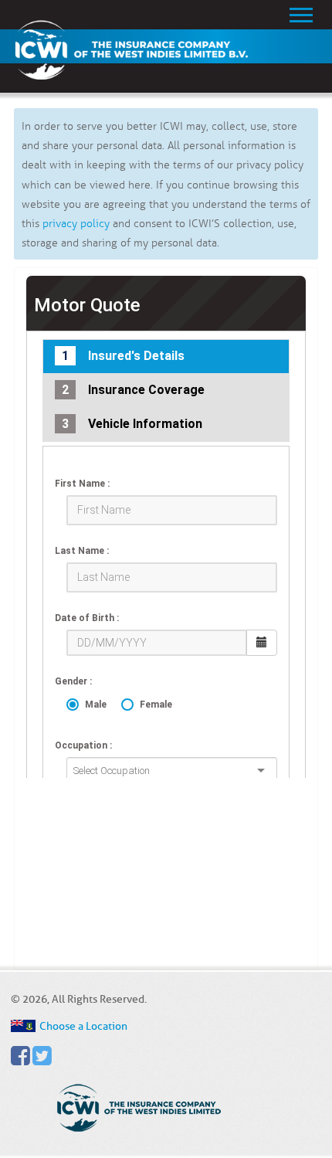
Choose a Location (83, 1026)
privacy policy (76, 223)
